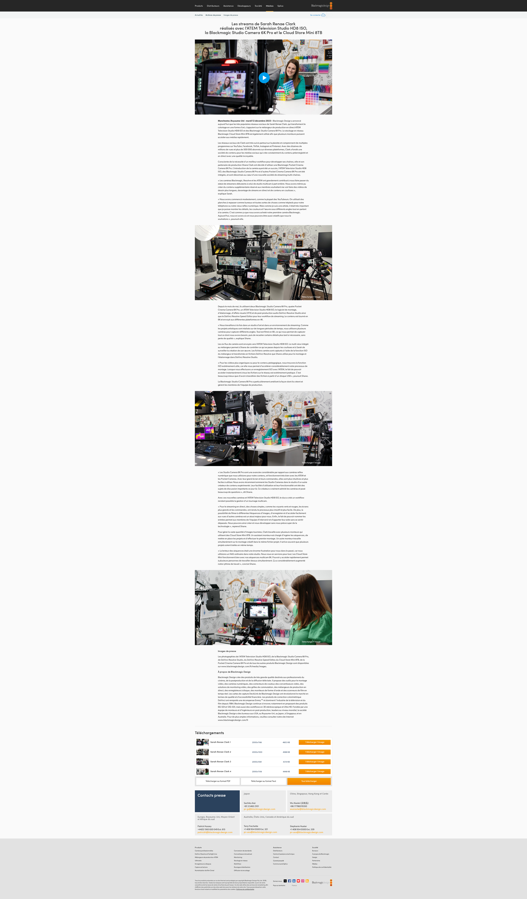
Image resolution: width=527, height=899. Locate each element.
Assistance (228, 5)
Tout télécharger (309, 781)
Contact (276, 857)
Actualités (199, 15)
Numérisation (204, 870)
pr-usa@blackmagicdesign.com (260, 832)
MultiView (237, 864)
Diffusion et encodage (242, 870)
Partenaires (316, 860)
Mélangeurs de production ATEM (206, 857)
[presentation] (199, 77)
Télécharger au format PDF (218, 781)
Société (258, 5)
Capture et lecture (201, 867)
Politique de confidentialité (321, 867)
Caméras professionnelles (204, 851)
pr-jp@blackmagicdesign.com (259, 809)
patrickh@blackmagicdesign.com (215, 832)
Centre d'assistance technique (283, 854)
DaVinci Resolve (206, 854)
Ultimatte (198, 860)
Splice (280, 5)
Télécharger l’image (311, 297)
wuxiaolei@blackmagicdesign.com (308, 809)
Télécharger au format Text (263, 781)
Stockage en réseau (241, 860)
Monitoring (238, 857)
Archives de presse (213, 15)
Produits (199, 5)
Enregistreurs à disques (203, 864)
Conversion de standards (243, 851)
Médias (269, 5)
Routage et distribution (242, 867)
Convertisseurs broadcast (243, 854)
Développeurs (244, 5)
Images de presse (231, 15)
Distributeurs (213, 5)
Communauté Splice (280, 864)
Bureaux (315, 851)
